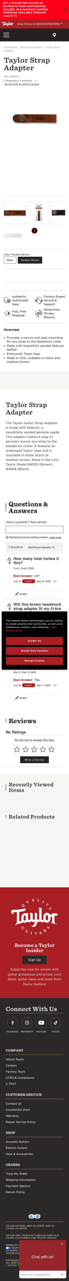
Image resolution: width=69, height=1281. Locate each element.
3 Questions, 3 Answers (18, 80)
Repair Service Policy (21, 1122)
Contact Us (13, 1103)
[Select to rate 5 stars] (51, 749)
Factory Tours (15, 1071)
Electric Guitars (16, 1147)
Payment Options (18, 1186)
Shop (10, 1132)
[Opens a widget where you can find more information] (43, 1259)
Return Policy (15, 1192)
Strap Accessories (31, 47)
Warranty (12, 1115)
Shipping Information (21, 1179)
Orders (13, 1164)
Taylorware (10, 47)
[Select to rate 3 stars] (34, 749)
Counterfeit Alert (18, 1109)
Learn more (55, 537)
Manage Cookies (34, 660)
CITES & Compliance (20, 1077)
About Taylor (15, 1059)
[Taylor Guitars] (7, 24)
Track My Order (16, 1173)
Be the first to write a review (22, 84)
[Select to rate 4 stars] (43, 749)
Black (10, 260)
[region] (34, 640)
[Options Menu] (55, 581)
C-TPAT (11, 1083)
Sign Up (34, 960)
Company (14, 1050)
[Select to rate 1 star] (17, 749)
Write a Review (34, 759)
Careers (11, 1065)
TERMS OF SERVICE (17, 1245)
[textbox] (34, 529)
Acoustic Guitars (17, 1141)
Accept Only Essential (34, 650)
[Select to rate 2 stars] (26, 749)
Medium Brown (30, 260)
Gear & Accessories (19, 1154)
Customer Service (24, 1094)
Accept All (34, 640)
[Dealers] (54, 35)
